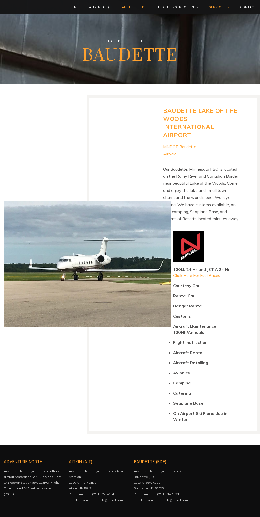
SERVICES (217, 7)
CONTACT (248, 7)
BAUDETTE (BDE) (133, 7)
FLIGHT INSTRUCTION (176, 7)
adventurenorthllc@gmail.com (100, 500)
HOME (74, 7)
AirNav (169, 153)
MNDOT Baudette (179, 146)
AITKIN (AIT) (99, 7)
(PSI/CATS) (12, 494)
